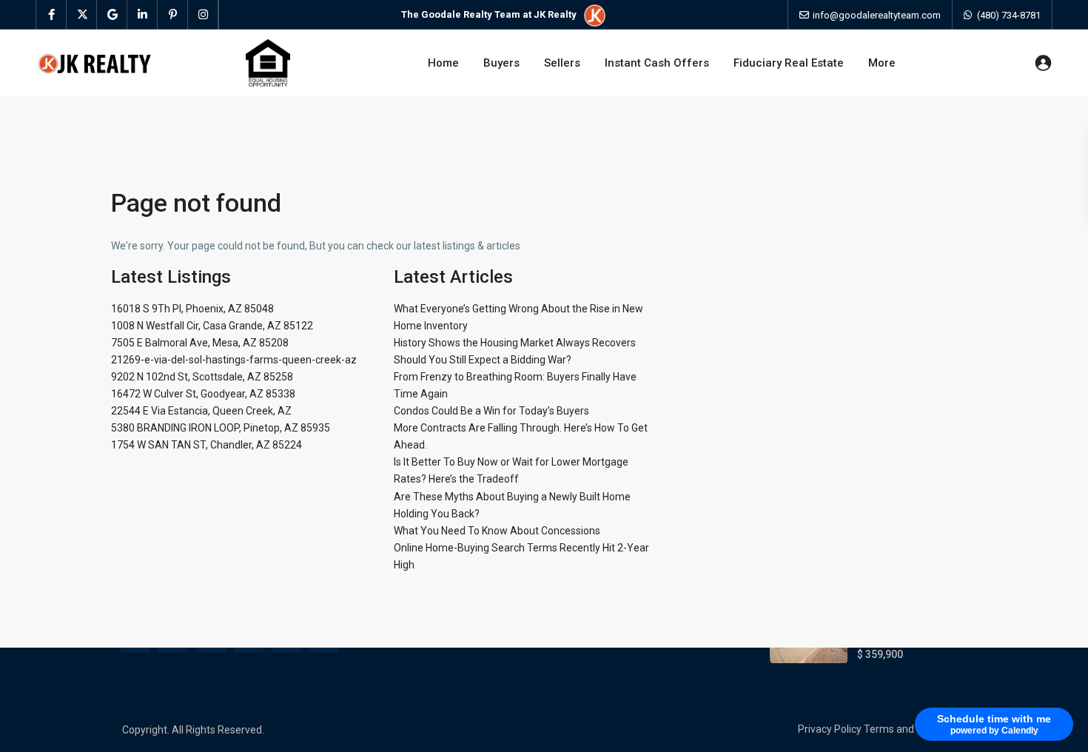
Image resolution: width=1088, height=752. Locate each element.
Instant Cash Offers (657, 63)
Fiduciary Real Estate (788, 63)
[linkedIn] (142, 15)
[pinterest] (173, 15)
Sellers (562, 63)
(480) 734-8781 (1009, 15)
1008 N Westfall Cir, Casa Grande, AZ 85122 (212, 326)
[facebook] (51, 15)
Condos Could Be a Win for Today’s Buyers (491, 411)
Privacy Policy (830, 729)
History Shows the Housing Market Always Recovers (515, 343)
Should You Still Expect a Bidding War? (482, 360)
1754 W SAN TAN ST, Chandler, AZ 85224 (206, 445)
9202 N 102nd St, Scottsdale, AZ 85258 (202, 377)
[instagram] (203, 15)
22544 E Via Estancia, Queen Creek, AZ (201, 411)
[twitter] (82, 15)
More (882, 63)
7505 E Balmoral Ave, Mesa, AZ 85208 (200, 343)
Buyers (501, 63)
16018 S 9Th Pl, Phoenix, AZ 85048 (192, 309)
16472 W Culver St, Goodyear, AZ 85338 (203, 394)
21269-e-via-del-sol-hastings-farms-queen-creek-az (234, 360)
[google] (112, 15)
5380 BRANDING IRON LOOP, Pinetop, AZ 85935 (220, 428)
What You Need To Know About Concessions (497, 531)
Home (443, 63)
